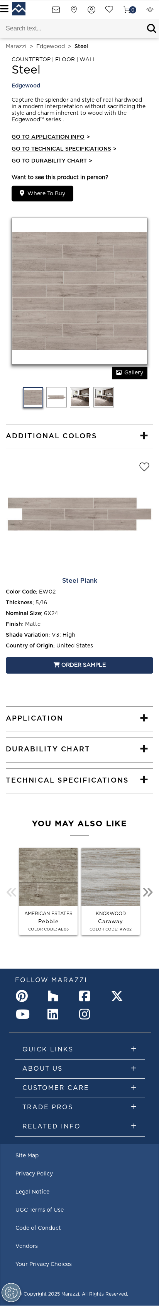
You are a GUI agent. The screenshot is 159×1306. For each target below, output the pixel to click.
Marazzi (16, 46)
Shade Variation (27, 635)
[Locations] (74, 12)
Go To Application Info (51, 137)
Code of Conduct (38, 1228)
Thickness (19, 602)
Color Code (21, 592)
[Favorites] (109, 12)
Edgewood (50, 46)
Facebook (87, 996)
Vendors (26, 1246)
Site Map (27, 1155)
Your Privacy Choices (43, 1264)
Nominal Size (23, 613)
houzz (55, 996)
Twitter (118, 996)
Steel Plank (79, 581)
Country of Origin (29, 646)
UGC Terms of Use (39, 1210)
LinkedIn (55, 1014)
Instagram (87, 1014)
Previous (11, 892)
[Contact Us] (56, 12)
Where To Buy (46, 193)
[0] (127, 12)
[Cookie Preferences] (11, 1292)
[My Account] (91, 12)
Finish (14, 624)
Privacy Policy (34, 1174)
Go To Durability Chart (52, 161)
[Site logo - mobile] (18, 8)
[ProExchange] (150, 12)
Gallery (133, 373)
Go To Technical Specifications (64, 149)
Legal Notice (32, 1192)
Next (147, 892)
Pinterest (23, 996)
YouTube (23, 1014)
